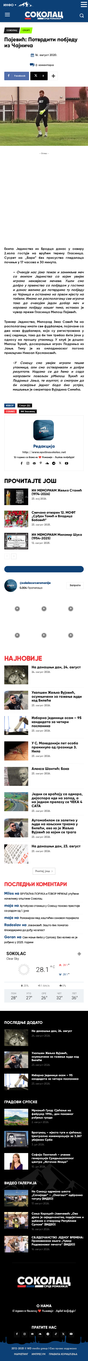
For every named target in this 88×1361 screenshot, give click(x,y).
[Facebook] (21, 462)
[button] (84, 4)
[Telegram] (53, 462)
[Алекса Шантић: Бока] (16, 776)
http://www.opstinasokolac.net (44, 452)
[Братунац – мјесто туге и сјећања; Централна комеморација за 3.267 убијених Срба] (16, 1139)
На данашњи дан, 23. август (56, 846)
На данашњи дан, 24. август (56, 667)
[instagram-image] (17, 608)
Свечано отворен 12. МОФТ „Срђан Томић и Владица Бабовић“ (54, 516)
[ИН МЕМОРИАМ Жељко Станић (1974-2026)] (16, 497)
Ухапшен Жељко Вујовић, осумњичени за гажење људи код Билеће (57, 696)
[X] (60, 462)
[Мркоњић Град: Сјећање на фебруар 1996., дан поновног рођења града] (16, 1117)
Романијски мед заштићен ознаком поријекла (49, 918)
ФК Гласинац (28, 411)
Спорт (26, 30)
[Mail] (34, 462)
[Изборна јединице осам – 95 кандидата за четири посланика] (16, 725)
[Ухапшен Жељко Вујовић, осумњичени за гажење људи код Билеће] (16, 700)
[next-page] (13, 556)
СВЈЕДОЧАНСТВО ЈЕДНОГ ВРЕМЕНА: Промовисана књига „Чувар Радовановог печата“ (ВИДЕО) (58, 1241)
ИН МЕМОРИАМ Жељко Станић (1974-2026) (57, 492)
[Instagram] (27, 462)
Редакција (44, 446)
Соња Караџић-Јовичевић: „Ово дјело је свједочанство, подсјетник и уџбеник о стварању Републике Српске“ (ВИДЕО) (58, 1219)
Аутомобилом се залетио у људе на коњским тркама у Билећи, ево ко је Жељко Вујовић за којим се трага (55, 826)
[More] (53, 76)
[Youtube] (66, 462)
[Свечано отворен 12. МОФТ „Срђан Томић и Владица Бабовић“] (16, 519)
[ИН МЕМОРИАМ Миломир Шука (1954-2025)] (16, 541)
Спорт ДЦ (24, 405)
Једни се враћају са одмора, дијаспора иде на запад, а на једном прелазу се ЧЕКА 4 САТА (57, 800)
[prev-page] (7, 556)
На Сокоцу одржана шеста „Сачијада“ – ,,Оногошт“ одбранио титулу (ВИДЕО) (57, 1195)
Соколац (12, 30)
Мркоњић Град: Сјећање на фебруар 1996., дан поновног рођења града (52, 1114)
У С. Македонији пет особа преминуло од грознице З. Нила (55, 747)
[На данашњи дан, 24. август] (16, 674)
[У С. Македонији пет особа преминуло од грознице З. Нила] (16, 750)
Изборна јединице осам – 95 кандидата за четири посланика (56, 722)
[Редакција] (44, 430)
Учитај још (42, 871)
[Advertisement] (44, 200)
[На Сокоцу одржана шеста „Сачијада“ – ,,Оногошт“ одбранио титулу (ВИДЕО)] (16, 1198)
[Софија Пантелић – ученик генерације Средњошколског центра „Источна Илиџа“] (16, 1161)
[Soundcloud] (47, 462)
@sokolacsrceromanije (35, 583)
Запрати (75, 585)
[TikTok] (55, 1334)
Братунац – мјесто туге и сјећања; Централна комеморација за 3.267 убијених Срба (57, 1136)
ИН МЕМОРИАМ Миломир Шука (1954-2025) (57, 536)
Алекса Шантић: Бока (50, 768)
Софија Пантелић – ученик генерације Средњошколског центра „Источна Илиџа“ (53, 1158)
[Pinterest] (40, 462)
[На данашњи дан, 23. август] (16, 853)
